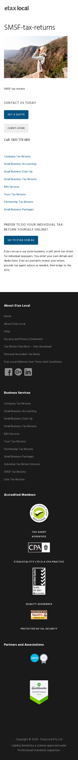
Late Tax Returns (14, 479)
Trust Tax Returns (15, 194)
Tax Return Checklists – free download (27, 346)
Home (7, 316)
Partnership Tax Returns (18, 202)
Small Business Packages (19, 209)
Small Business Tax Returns (20, 179)
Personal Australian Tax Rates (22, 354)
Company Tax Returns (17, 156)
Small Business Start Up (18, 171)
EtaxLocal (16, 8)
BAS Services (12, 187)
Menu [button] (69, 8)
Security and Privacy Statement (23, 339)
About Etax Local (14, 324)
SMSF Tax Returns (15, 472)
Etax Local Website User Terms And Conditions (33, 362)
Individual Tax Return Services (22, 464)
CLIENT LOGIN (16, 128)
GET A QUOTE (16, 115)
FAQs (7, 331)
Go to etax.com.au (21, 240)
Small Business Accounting (20, 164)
